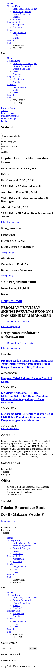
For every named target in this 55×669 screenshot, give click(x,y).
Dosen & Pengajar (21, 14)
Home (10, 3)
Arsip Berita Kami (9, 666)
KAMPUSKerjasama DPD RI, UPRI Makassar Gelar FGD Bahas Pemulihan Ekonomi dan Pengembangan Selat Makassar (25, 397)
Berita (15, 35)
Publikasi (11, 30)
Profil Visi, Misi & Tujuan (25, 9)
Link (9, 43)
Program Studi (13, 22)
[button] (27, 53)
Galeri (16, 38)
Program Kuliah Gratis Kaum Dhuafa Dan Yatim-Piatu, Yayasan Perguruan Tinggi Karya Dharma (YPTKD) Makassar (27, 364)
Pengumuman (19, 32)
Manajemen (18, 24)
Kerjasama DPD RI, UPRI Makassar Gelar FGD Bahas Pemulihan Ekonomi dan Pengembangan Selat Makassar (27, 417)
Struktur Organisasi (22, 11)
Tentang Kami (13, 6)
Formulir (11, 40)
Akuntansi (17, 27)
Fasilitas (16, 16)
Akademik (18, 19)
